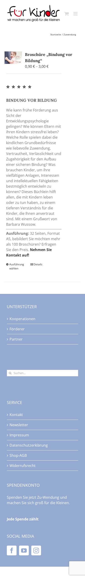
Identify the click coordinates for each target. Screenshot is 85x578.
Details (38, 264)
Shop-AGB (18, 455)
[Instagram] (36, 550)
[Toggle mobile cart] (66, 13)
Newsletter (19, 424)
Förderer (17, 328)
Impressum (19, 435)
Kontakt (16, 414)
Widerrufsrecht (23, 465)
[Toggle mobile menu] (75, 13)
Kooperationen (22, 318)
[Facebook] (12, 550)
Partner (16, 339)
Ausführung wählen (16, 266)
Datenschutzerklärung (29, 445)
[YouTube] (24, 550)
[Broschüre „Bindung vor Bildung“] (13, 57)
